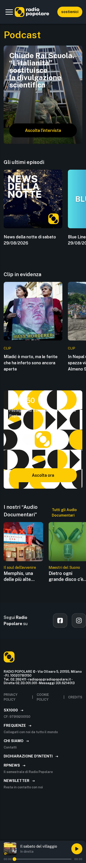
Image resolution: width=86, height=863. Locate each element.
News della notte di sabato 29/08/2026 (30, 239)
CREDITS (75, 697)
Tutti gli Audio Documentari (64, 512)
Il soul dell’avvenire (20, 567)
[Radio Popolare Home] (32, 12)
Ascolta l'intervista (43, 130)
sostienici (69, 12)
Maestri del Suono (64, 567)
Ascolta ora (43, 475)
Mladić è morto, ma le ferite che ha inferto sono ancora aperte (31, 362)
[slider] (14, 859)
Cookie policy (43, 697)
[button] (9, 11)
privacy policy (10, 697)
